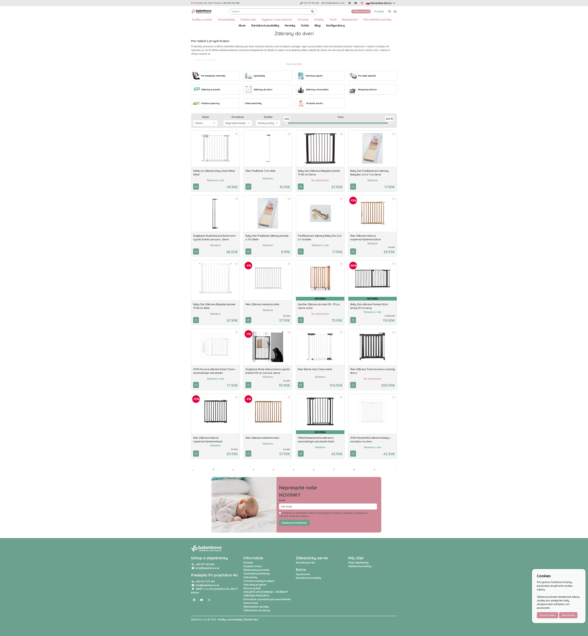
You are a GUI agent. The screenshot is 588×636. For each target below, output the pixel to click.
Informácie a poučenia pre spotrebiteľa (267, 599)
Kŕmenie (303, 19)
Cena (340, 116)
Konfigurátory (335, 25)
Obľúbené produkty (359, 566)
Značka (268, 116)
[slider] (286, 123)
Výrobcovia (303, 574)
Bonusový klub (252, 588)
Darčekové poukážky (265, 25)
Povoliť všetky (547, 615)
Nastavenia (568, 615)
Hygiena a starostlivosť (277, 19)
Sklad (205, 116)
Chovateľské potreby (377, 19)
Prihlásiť (379, 11)
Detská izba (248, 19)
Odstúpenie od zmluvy (256, 610)
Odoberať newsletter (294, 522)
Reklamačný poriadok (256, 569)
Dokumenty (250, 577)
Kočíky (222, 619)
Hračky (319, 19)
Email (282, 500)
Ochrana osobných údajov (259, 580)
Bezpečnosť (350, 19)
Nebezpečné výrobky (256, 606)
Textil (332, 19)
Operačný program (254, 584)
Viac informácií (294, 64)
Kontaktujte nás (305, 562)
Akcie (242, 25)
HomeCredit (250, 602)
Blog (317, 25)
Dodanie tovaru (252, 566)
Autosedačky (226, 19)
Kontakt (248, 562)
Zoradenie (237, 116)
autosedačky (235, 619)
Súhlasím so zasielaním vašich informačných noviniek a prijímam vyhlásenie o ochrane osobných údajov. (323, 514)
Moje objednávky (358, 562)
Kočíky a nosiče (202, 19)
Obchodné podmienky (256, 573)
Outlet (305, 25)
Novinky (290, 25)
